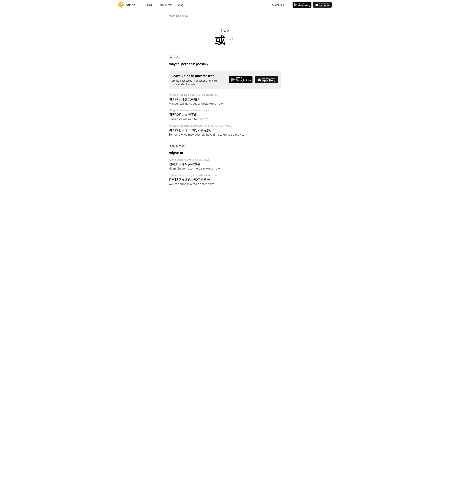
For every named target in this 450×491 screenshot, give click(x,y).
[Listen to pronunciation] (231, 40)
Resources (166, 5)
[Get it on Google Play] (241, 79)
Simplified (278, 5)
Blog (180, 5)
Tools (149, 5)
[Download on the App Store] (266, 79)
